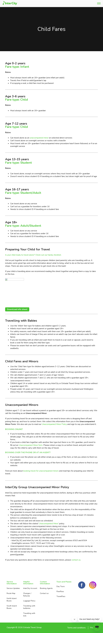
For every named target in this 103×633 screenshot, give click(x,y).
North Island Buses (11, 599)
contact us (76, 559)
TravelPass (61, 596)
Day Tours (61, 586)
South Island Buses (12, 607)
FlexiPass (60, 591)
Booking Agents (46, 588)
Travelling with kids (29, 614)
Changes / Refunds (27, 594)
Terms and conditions (76, 627)
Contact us (44, 593)
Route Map (11, 593)
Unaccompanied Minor (48, 523)
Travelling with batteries (29, 607)
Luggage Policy (29, 601)
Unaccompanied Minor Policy (54, 424)
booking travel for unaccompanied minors (41, 470)
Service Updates (13, 588)
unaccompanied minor (39, 137)
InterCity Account (30, 588)
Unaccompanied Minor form (30, 445)
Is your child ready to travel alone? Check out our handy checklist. (33, 255)
